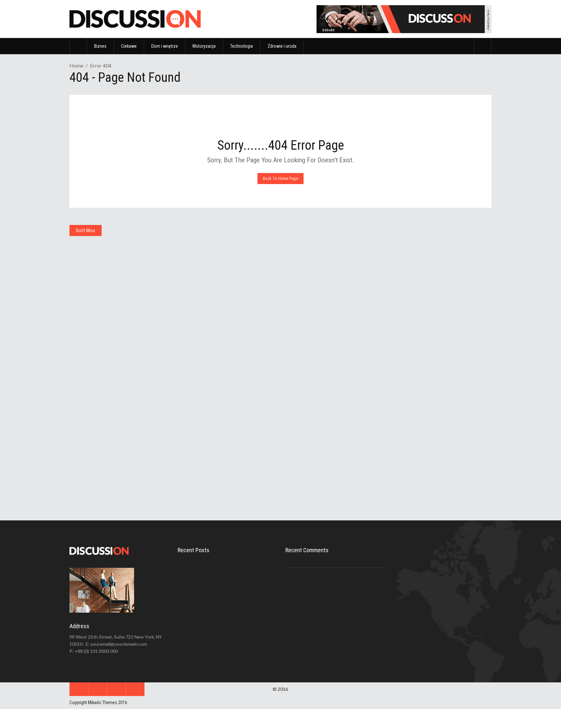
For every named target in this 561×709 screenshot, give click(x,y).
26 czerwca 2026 (232, 607)
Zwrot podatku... (227, 597)
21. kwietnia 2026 (99, 472)
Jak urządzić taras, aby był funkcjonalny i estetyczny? (431, 446)
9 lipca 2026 (228, 579)
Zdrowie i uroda (302, 246)
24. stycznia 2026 (420, 460)
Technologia (85, 246)
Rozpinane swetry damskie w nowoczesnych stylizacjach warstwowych (112, 454)
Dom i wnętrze (408, 367)
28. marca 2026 (205, 483)
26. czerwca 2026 (206, 350)
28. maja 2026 (311, 350)
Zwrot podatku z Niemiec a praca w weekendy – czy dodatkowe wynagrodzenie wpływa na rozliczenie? (224, 328)
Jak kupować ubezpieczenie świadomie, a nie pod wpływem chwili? (437, 324)
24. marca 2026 (312, 468)
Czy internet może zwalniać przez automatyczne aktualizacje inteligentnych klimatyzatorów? (117, 314)
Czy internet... (224, 569)
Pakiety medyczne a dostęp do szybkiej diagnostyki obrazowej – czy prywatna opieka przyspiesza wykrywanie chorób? (332, 328)
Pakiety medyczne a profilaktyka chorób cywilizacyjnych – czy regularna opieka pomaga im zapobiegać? (330, 447)
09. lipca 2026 (96, 332)
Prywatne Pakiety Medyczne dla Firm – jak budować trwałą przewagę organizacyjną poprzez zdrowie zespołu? (224, 461)
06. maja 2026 (418, 342)
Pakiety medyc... (226, 625)
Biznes (188, 246)
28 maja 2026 (229, 636)
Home (76, 65)
